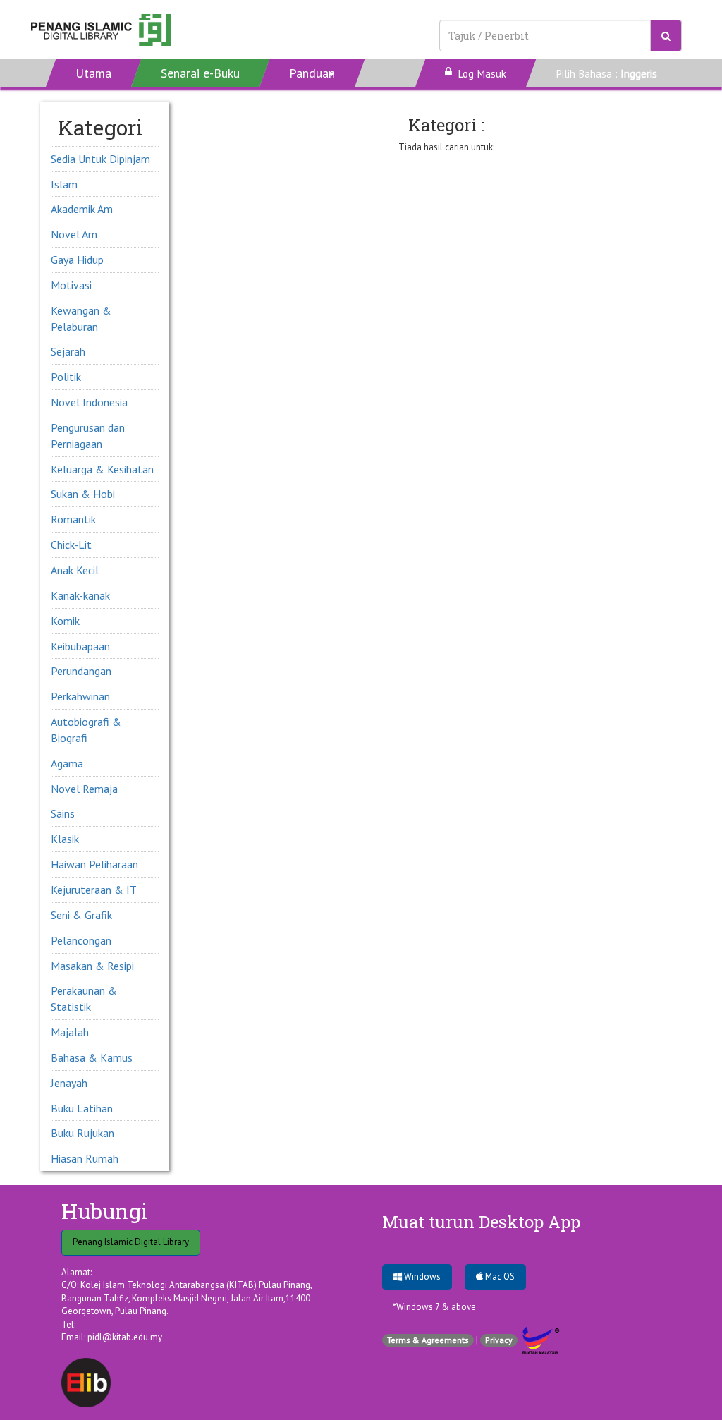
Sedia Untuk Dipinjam (100, 159)
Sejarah (68, 351)
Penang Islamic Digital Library (131, 1242)
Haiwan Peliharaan (94, 864)
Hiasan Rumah (84, 1158)
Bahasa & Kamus (92, 1057)
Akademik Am (82, 209)
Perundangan (81, 671)
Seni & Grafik (81, 915)
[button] (312, 73)
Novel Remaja (84, 789)
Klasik (65, 839)
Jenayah (69, 1083)
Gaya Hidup (77, 260)
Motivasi (71, 285)
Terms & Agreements (428, 1340)
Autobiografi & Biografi (86, 730)
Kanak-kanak (80, 595)
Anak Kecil (75, 570)
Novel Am (74, 234)
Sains (63, 813)
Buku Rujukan (82, 1133)
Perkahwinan (80, 696)
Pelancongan (81, 940)
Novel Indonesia (89, 402)
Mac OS (499, 1276)
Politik (66, 377)
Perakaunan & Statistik (84, 998)
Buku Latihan (82, 1108)
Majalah (70, 1032)
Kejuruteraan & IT (94, 889)
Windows (421, 1276)
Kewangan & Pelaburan (81, 318)
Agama (67, 763)
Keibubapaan (80, 646)
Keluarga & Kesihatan (102, 469)
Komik (65, 621)
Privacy (499, 1340)
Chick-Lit (71, 545)
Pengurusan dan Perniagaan (88, 435)
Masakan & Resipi (92, 966)
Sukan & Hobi (83, 494)
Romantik (73, 519)
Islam (64, 184)
